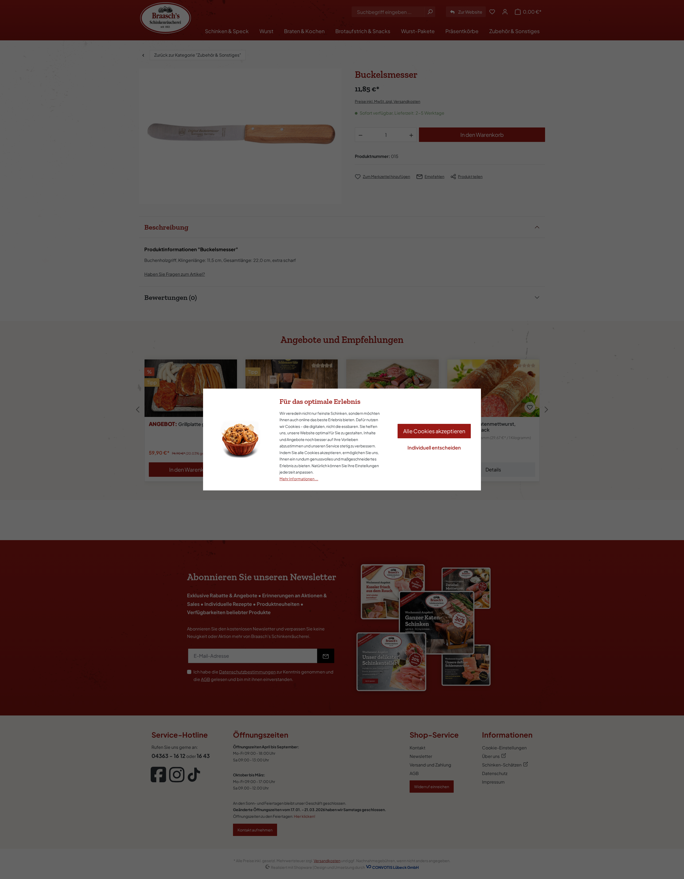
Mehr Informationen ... (298, 478)
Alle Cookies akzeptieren (434, 431)
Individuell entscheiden (434, 447)
